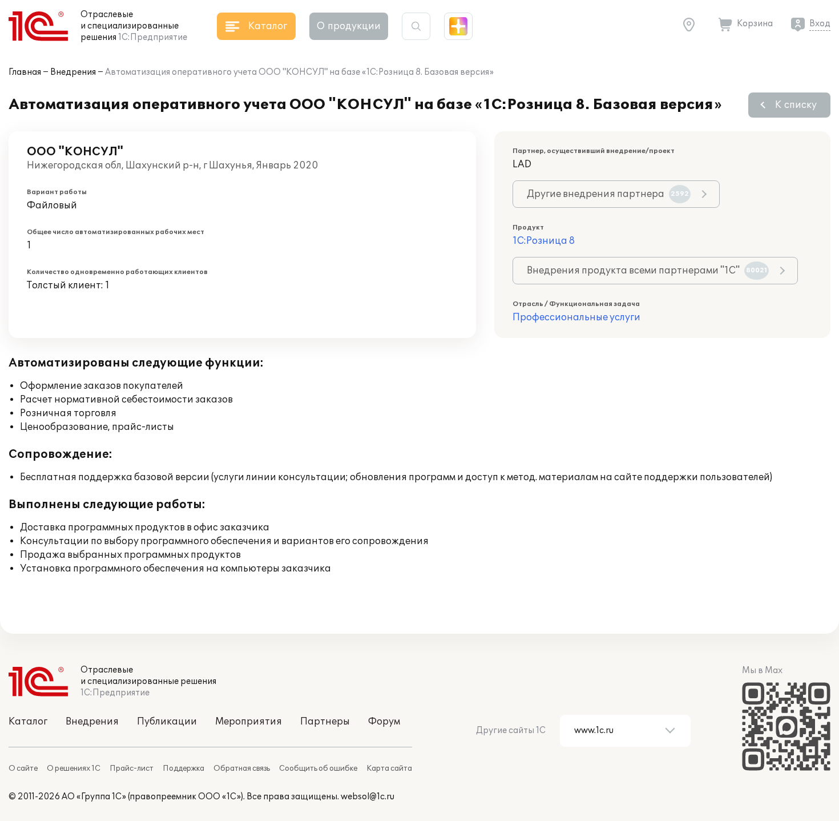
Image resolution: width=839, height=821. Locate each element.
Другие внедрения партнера (608, 194)
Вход (819, 24)
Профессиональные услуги (576, 317)
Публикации (167, 721)
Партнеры (325, 721)
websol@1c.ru (367, 797)
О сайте (23, 768)
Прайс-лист (132, 768)
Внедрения (73, 72)
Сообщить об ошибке (318, 768)
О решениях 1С (73, 768)
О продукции (349, 26)
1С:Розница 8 (544, 241)
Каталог (28, 721)
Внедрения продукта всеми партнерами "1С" (647, 270)
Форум (384, 721)
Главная (25, 72)
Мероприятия (248, 721)
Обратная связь (241, 768)
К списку (796, 105)
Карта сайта (389, 768)
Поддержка (183, 768)
